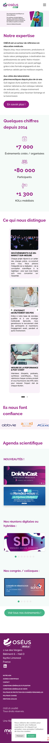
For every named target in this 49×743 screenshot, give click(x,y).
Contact (6, 682)
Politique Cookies (10, 695)
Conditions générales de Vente (15, 689)
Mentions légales (10, 699)
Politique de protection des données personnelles (23, 692)
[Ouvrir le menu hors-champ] (44, 4)
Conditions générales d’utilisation (16, 685)
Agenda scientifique (11, 679)
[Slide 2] (27, 396)
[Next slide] (37, 310)
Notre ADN (7, 675)
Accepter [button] (31, 736)
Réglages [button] (20, 736)
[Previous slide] (11, 310)
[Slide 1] (23, 396)
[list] (24, 310)
